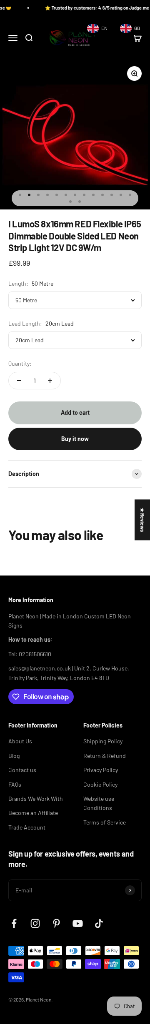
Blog (14, 755)
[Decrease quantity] (19, 380)
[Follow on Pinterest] (56, 923)
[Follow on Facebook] (14, 923)
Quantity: (20, 363)
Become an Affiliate (33, 812)
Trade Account (26, 827)
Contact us (22, 769)
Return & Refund (104, 755)
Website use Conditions (98, 803)
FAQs (14, 784)
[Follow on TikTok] (99, 923)
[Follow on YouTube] (77, 923)
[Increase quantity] (50, 380)
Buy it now (75, 438)
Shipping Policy (102, 741)
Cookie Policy (100, 784)
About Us (20, 741)
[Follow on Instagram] (35, 923)
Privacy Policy (100, 769)
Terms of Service (104, 822)
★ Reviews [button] (142, 520)
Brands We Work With (35, 798)
